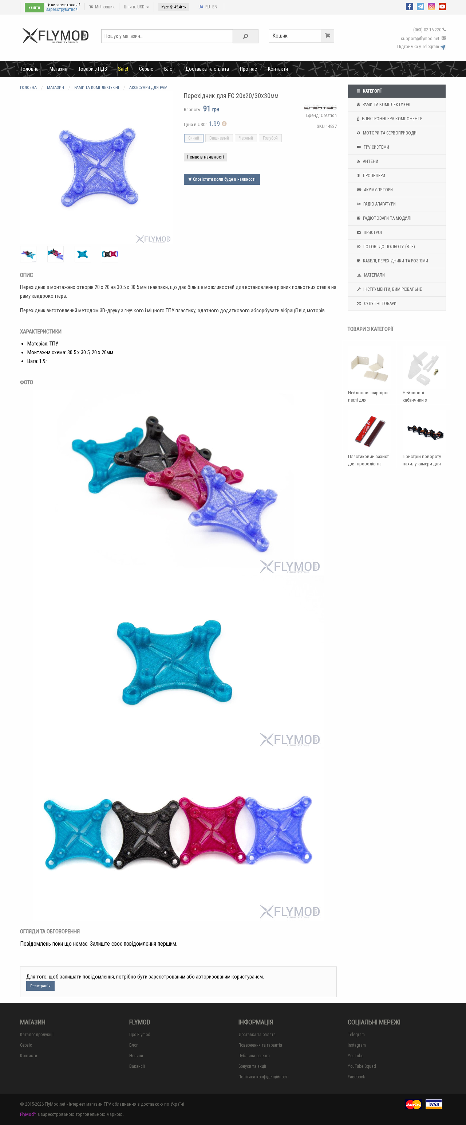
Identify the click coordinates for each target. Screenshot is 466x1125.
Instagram (357, 1045)
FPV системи (376, 147)
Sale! (123, 69)
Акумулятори (378, 189)
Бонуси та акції (252, 1066)
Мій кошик (104, 6)
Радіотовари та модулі (386, 218)
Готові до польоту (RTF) (388, 246)
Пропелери (373, 175)
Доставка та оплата (207, 69)
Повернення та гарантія (260, 1045)
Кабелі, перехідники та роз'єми (395, 260)
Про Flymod (139, 1034)
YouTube (355, 1055)
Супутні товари (379, 303)
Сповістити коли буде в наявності (224, 179)
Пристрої (372, 232)
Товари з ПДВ (92, 69)
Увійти (34, 7)
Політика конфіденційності (263, 1076)
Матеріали (374, 275)
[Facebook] (409, 6)
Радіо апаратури (379, 204)
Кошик (280, 35)
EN (214, 6)
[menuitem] (29, 69)
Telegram (356, 1034)
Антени (370, 161)
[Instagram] (431, 6)
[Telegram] (420, 6)
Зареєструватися (62, 9)
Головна (30, 69)
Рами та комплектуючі (386, 104)
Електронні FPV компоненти (392, 118)
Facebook (356, 1076)
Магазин (58, 69)
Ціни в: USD (135, 6)
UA (200, 6)
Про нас (248, 69)
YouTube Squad (362, 1066)
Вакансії (137, 1066)
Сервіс (146, 69)
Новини (136, 1055)
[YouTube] (442, 6)
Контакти (278, 69)
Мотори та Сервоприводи (389, 133)
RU (207, 6)
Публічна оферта (254, 1055)
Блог (169, 69)
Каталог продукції (37, 1034)
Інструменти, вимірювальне (392, 289)
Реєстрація (40, 986)
